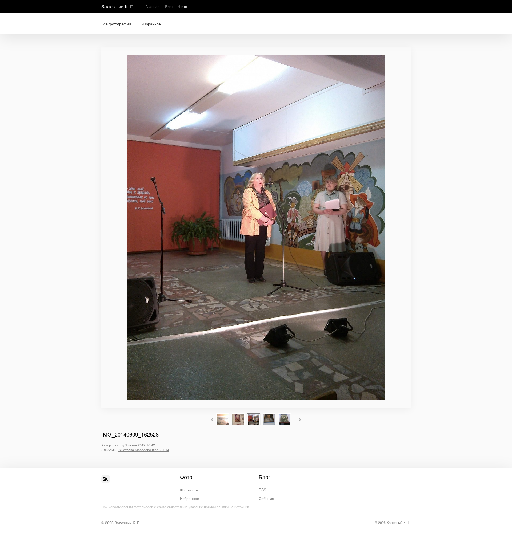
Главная (152, 6)
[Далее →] (256, 398)
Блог (169, 6)
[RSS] (105, 479)
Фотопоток (189, 490)
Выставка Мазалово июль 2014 (143, 449)
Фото (182, 6)
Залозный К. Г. (117, 6)
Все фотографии (116, 24)
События (266, 498)
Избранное (151, 24)
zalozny (118, 445)
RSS (262, 490)
